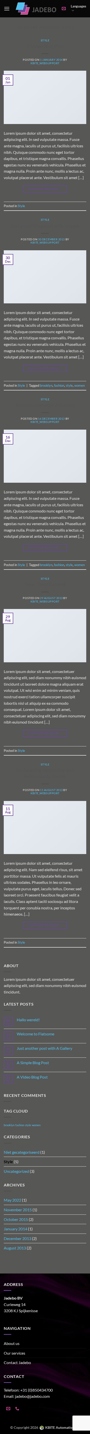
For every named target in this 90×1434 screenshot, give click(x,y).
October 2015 (16, 1219)
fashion (59, 385)
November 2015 (18, 1209)
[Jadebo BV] (36, 8)
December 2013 (17, 1238)
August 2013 (15, 1247)
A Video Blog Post (45, 46)
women (79, 385)
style (69, 385)
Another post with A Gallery (45, 405)
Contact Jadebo (17, 1362)
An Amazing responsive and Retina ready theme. (45, 773)
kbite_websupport (45, 63)
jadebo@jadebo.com (32, 1396)
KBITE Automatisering (62, 1427)
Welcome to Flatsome (35, 1033)
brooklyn (46, 385)
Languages (78, 6)
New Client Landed (45, 584)
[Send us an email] (8, 1409)
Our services (14, 1353)
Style (45, 40)
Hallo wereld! (28, 1019)
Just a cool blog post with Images (45, 225)
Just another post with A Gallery (44, 1048)
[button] (7, 8)
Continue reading (45, 189)
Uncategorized (16, 1171)
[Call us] (17, 1409)
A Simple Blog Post (33, 1062)
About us (12, 1343)
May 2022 (12, 1200)
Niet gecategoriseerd (22, 1152)
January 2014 (15, 1228)
